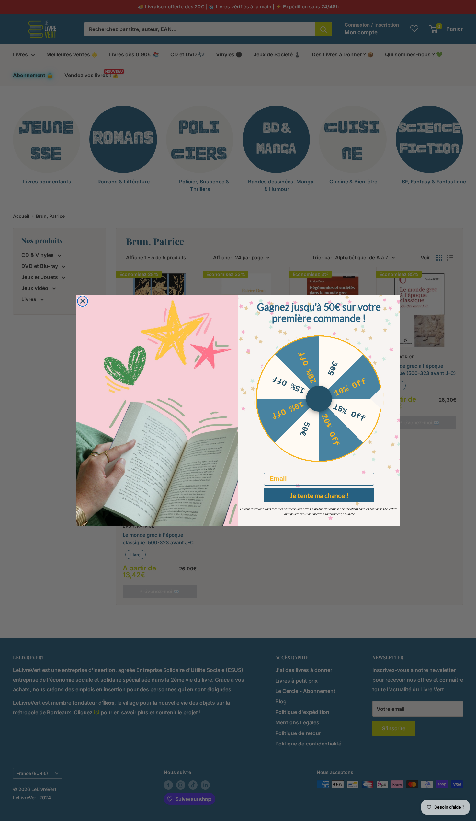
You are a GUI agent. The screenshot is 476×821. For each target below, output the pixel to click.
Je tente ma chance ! (319, 495)
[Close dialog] (82, 301)
